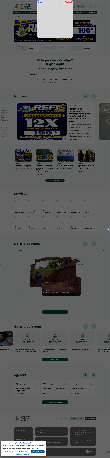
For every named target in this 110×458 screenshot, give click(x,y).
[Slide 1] (56, 36)
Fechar (68, 2)
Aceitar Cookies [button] (23, 451)
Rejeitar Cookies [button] (9, 451)
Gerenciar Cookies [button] (37, 451)
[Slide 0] (54, 36)
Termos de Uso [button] (18, 454)
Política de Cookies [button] (27, 454)
